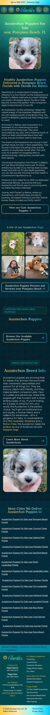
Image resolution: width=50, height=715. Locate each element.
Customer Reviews (34, 665)
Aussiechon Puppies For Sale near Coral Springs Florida (23, 618)
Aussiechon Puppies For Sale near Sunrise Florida (25, 626)
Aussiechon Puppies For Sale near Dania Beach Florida (23, 633)
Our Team (30, 671)
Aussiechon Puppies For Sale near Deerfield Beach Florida (25, 554)
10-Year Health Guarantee (37, 689)
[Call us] (39, 10)
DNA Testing (32, 702)
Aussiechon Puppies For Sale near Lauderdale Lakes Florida (25, 572)
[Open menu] (4, 10)
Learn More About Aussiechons (17, 441)
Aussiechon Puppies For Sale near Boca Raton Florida (22, 609)
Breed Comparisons (35, 682)
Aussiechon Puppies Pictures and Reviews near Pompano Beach (25, 287)
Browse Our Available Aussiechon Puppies (19, 338)
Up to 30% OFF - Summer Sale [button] (25, 2)
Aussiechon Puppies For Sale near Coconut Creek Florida (24, 530)
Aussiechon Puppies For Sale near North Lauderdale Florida (20, 563)
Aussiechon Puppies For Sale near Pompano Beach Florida (25, 521)
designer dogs (10, 429)
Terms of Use (37, 709)
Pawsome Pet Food (34, 698)
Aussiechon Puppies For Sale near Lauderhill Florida (25, 601)
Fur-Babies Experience (36, 656)
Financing (30, 659)
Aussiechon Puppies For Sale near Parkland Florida (25, 595)
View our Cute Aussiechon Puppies (25, 209)
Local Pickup (32, 662)
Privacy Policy (38, 711)
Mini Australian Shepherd (21, 421)
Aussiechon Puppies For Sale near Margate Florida (25, 547)
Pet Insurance (32, 692)
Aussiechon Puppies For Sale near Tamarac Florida (25, 580)
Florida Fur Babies (10, 647)
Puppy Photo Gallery (35, 668)
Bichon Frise (9, 423)
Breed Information (34, 679)
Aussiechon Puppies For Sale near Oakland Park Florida (23, 539)
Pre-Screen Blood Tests (36, 695)
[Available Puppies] (11, 10)
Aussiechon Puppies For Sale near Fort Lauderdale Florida (24, 588)
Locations (24, 647)
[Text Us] (46, 10)
